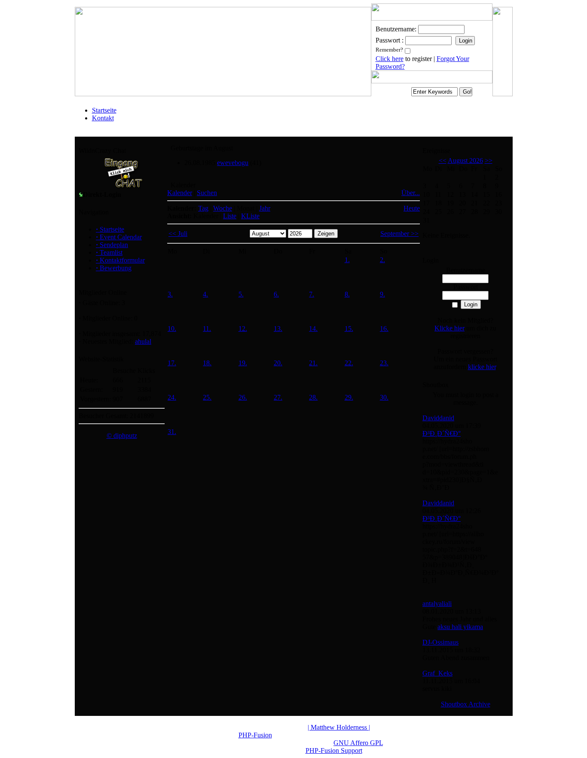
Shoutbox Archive (465, 704)
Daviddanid (438, 418)
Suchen (207, 192)
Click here (390, 58)
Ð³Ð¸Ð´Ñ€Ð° (441, 433)
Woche (222, 208)
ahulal (143, 341)
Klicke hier (449, 328)
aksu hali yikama (460, 626)
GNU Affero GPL (358, 742)
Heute (412, 208)
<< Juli (177, 233)
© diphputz (122, 435)
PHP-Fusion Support (334, 750)
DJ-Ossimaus (440, 642)
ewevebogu (232, 162)
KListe (250, 216)
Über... (410, 192)
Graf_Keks (437, 673)
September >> (399, 233)
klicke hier (482, 366)
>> (488, 160)
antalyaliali (437, 603)
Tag (203, 208)
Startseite (104, 110)
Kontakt (103, 118)
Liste (229, 216)
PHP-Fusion (255, 735)
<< (442, 160)
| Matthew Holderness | (339, 727)
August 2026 (465, 160)
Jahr (264, 208)
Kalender (179, 192)
